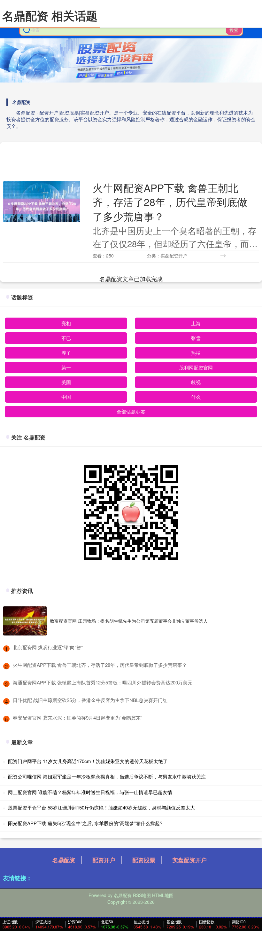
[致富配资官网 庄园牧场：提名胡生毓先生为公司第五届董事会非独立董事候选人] (25, 620)
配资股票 (143, 860)
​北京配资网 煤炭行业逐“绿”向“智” (48, 647)
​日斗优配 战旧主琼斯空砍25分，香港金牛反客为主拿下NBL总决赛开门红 (90, 700)
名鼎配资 (63, 860)
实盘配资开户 (189, 860)
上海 (196, 323)
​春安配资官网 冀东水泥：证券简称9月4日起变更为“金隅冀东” (77, 717)
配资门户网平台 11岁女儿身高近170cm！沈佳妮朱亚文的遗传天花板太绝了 (88, 761)
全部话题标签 (131, 411)
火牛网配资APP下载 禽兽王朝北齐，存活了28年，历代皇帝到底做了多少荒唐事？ (170, 201)
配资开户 (103, 860)
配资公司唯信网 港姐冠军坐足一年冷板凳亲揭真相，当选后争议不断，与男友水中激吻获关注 (107, 776)
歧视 (196, 382)
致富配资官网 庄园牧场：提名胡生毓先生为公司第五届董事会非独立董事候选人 (129, 621)
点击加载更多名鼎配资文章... (131, 278)
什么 (196, 396)
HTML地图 (162, 895)
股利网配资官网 (196, 367)
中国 (66, 396)
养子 (66, 352)
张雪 (196, 338)
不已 (66, 338)
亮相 (66, 323)
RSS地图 (142, 895)
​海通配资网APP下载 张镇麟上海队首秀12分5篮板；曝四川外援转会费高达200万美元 (102, 682)
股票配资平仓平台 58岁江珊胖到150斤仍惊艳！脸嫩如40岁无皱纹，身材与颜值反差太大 (101, 807)
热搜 (196, 352)
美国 (66, 382)
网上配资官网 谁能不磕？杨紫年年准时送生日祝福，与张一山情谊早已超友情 (90, 792)
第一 (66, 367)
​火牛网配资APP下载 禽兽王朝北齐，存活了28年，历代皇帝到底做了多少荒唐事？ (100, 664)
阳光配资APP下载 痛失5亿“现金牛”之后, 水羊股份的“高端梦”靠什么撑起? (85, 823)
